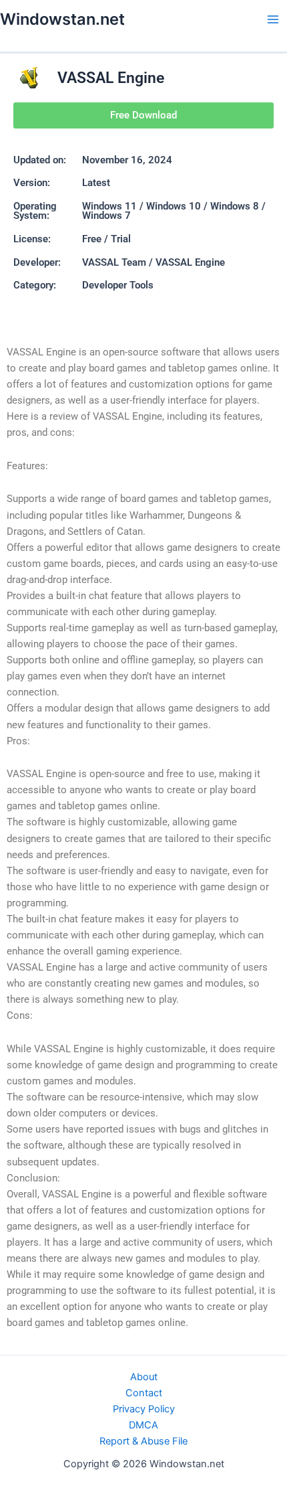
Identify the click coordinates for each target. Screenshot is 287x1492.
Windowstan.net (62, 19)
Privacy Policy (144, 1409)
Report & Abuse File (143, 1441)
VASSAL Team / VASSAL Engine (153, 262)
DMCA (143, 1425)
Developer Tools (118, 285)
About (144, 1377)
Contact (143, 1393)
